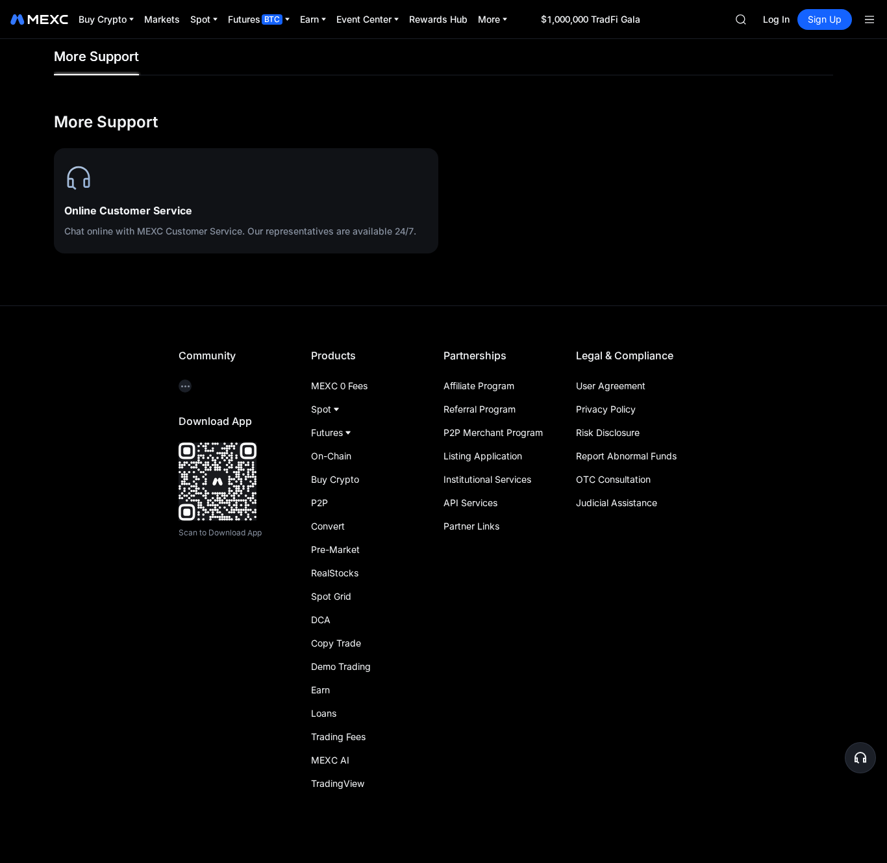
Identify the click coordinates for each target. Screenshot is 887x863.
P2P (319, 502)
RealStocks (334, 572)
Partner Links (471, 526)
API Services (470, 502)
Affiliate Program (478, 385)
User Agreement (610, 385)
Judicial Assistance (616, 502)
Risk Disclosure (608, 432)
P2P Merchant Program (493, 432)
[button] (860, 757)
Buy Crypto (335, 479)
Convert (328, 526)
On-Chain (331, 455)
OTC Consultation (613, 479)
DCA (321, 619)
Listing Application (482, 455)
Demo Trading (341, 666)
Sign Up (825, 19)
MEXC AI (330, 760)
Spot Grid (331, 596)
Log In (776, 19)
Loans (323, 713)
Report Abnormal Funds (626, 455)
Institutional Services (487, 479)
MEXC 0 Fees (339, 385)
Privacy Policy (606, 409)
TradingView (337, 783)
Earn (320, 689)
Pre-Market (335, 549)
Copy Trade (336, 643)
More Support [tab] (96, 56)
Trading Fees (338, 736)
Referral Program (479, 409)
